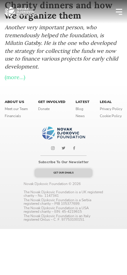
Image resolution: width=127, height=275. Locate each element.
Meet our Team (16, 109)
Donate (44, 109)
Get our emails (63, 172)
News (80, 116)
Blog (79, 109)
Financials (13, 116)
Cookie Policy (111, 116)
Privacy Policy (111, 109)
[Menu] (115, 11)
